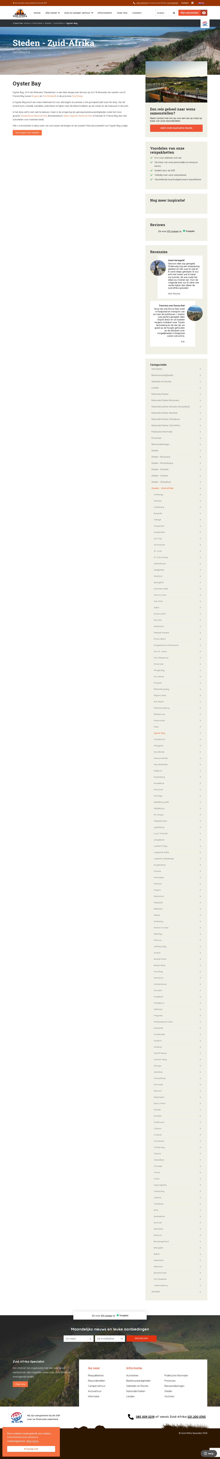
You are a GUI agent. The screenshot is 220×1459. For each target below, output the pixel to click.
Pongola (158, 683)
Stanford (158, 576)
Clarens (157, 1153)
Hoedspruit (159, 1003)
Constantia (159, 1141)
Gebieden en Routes (161, 381)
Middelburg (159, 808)
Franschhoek (160, 1078)
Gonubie (158, 990)
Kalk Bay (158, 934)
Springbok (159, 582)
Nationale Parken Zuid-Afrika (165, 425)
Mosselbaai (159, 783)
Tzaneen (158, 501)
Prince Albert (160, 639)
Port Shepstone (161, 657)
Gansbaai (158, 1072)
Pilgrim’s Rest (160, 695)
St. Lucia (158, 551)
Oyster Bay (159, 733)
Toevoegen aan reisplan (27, 132)
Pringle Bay (159, 670)
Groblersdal (159, 1034)
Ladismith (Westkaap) (164, 858)
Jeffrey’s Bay (160, 946)
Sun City (158, 538)
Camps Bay (159, 1191)
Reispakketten (96, 1375)
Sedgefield (159, 570)
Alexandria (159, 1260)
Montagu (158, 796)
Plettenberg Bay (161, 689)
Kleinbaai (158, 909)
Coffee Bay (159, 1147)
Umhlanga (158, 494)
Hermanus (158, 978)
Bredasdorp (159, 1216)
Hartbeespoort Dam (163, 1022)
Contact (184, 3)
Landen (155, 387)
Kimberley (158, 921)
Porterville (158, 664)
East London (160, 1103)
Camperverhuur (97, 1385)
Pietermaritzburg (161, 708)
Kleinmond (159, 896)
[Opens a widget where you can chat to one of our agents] (209, 1454)
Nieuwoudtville (161, 758)
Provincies (156, 438)
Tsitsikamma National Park (33, 115)
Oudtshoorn (159, 739)
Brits (156, 1210)
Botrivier (158, 1222)
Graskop (158, 1047)
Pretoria (157, 940)
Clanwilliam (159, 1160)
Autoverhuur (95, 1391)
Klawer (157, 915)
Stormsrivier (159, 545)
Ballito (157, 1254)
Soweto (157, 871)
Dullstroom (159, 1122)
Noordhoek (159, 752)
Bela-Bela (158, 1229)
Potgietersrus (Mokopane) (166, 645)
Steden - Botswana (160, 456)
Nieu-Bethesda (161, 764)
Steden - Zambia (159, 475)
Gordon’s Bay (160, 1059)
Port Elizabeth (49, 96)
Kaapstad (158, 902)
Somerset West (161, 588)
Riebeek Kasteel (161, 632)
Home (37, 12)
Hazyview (158, 1015)
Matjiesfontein (160, 821)
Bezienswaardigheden (162, 375)
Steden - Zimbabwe (161, 482)
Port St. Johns (160, 651)
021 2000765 (172, 3)
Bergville (158, 513)
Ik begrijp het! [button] (31, 1449)
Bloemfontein (160, 1273)
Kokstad (157, 883)
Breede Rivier (160, 959)
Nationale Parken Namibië (164, 413)
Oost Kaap (77, 96)
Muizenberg (159, 777)
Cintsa (157, 1172)
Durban (157, 1109)
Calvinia (157, 1197)
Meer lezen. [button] (32, 1441)
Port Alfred (159, 676)
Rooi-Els (157, 620)
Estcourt (158, 1091)
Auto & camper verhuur (77, 12)
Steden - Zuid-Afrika (54, 23)
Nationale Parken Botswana (165, 400)
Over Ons (122, 12)
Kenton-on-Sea (161, 927)
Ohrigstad (158, 745)
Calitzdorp (158, 1204)
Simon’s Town (160, 595)
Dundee (157, 1116)
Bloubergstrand (161, 1241)
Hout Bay (158, 971)
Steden (154, 450)
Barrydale (158, 1247)
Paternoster (159, 720)
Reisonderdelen (96, 1380)
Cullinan (157, 1128)
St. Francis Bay (161, 557)
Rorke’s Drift (160, 614)
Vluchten (155, 1291)
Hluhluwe (158, 1009)
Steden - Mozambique (162, 463)
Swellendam (159, 532)
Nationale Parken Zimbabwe (165, 419)
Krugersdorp (160, 865)
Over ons (20, 1384)
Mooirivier (158, 789)
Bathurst (158, 1235)
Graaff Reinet (160, 1053)
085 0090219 (142, 3)
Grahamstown (160, 984)
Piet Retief (159, 701)
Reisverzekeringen (160, 444)
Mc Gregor (159, 814)
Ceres (156, 1178)
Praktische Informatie (161, 431)
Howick (157, 952)
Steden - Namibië (160, 469)
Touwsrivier (159, 526)
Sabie (156, 607)
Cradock (158, 1135)
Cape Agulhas (160, 1185)
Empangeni (159, 1097)
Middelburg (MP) (161, 802)
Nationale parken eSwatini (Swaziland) (170, 406)
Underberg (159, 507)
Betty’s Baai (159, 965)
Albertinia (158, 1266)
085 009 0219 (145, 1417)
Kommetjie (159, 877)
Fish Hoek (158, 1084)
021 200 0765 (197, 1417)
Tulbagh (157, 519)
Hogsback (158, 996)
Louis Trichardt (161, 833)
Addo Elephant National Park (77, 115)
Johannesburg (160, 1285)
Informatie (104, 12)
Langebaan (159, 840)
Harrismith (158, 1028)
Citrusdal (158, 1166)
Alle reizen (51, 12)
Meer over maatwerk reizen (176, 128)
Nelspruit (158, 770)
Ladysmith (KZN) (161, 852)
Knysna (35, 96)
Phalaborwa (159, 714)
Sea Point (158, 601)
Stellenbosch (160, 563)
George (157, 1065)
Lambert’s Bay (160, 846)
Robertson (159, 626)
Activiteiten (156, 369)
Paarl (156, 727)
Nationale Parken (160, 394)
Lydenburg (159, 827)
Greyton (158, 1040)
